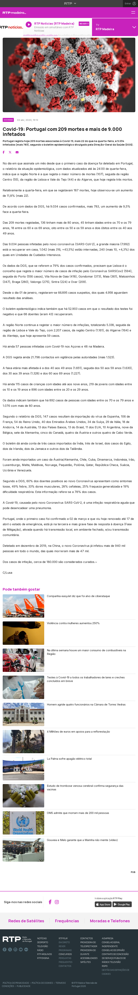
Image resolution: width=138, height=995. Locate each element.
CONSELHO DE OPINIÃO (113, 950)
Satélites (85, 962)
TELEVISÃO (42, 946)
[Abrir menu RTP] (69, 3)
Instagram (15, 950)
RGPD (104, 966)
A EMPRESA (107, 938)
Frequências (67, 921)
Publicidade (23, 986)
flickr (26, 950)
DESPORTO (42, 942)
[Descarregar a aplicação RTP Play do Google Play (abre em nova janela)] (122, 904)
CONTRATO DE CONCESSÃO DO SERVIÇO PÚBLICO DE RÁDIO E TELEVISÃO (115, 958)
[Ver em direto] (11, 27)
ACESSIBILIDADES (88, 958)
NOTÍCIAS (42, 938)
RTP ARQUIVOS (44, 954)
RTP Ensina (43, 958)
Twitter (10, 950)
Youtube (21, 950)
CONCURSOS (65, 954)
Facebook (5, 950)
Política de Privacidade (16, 982)
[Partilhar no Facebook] (3, 152)
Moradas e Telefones (110, 921)
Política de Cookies (42, 982)
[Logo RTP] (17, 939)
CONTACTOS (86, 938)
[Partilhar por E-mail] (17, 152)
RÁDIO (40, 950)
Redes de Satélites (26, 921)
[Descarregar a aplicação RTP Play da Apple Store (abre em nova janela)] (103, 904)
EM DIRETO (64, 942)
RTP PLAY (63, 938)
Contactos (65, 966)
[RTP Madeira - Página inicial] (11, 12)
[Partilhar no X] (10, 152)
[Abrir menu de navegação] (134, 13)
